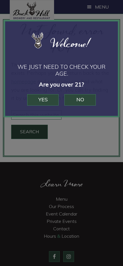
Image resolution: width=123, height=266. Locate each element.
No (80, 99)
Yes (43, 99)
